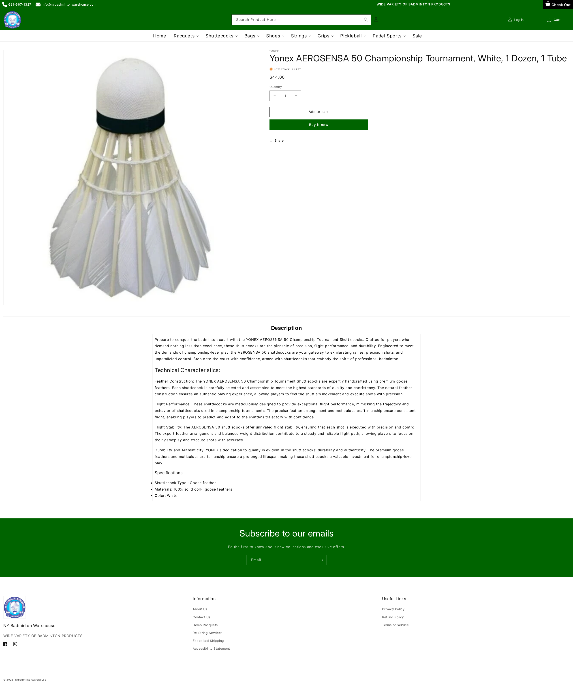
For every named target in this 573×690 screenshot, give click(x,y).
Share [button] (279, 140)
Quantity (275, 87)
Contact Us (201, 617)
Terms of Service (395, 625)
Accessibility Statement (211, 648)
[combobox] (301, 20)
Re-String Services (207, 633)
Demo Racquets (205, 625)
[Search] (366, 19)
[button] (186, 35)
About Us (200, 609)
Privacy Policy (393, 609)
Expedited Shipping (208, 640)
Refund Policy (393, 617)
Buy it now (318, 125)
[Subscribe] (322, 560)
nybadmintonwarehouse (30, 679)
